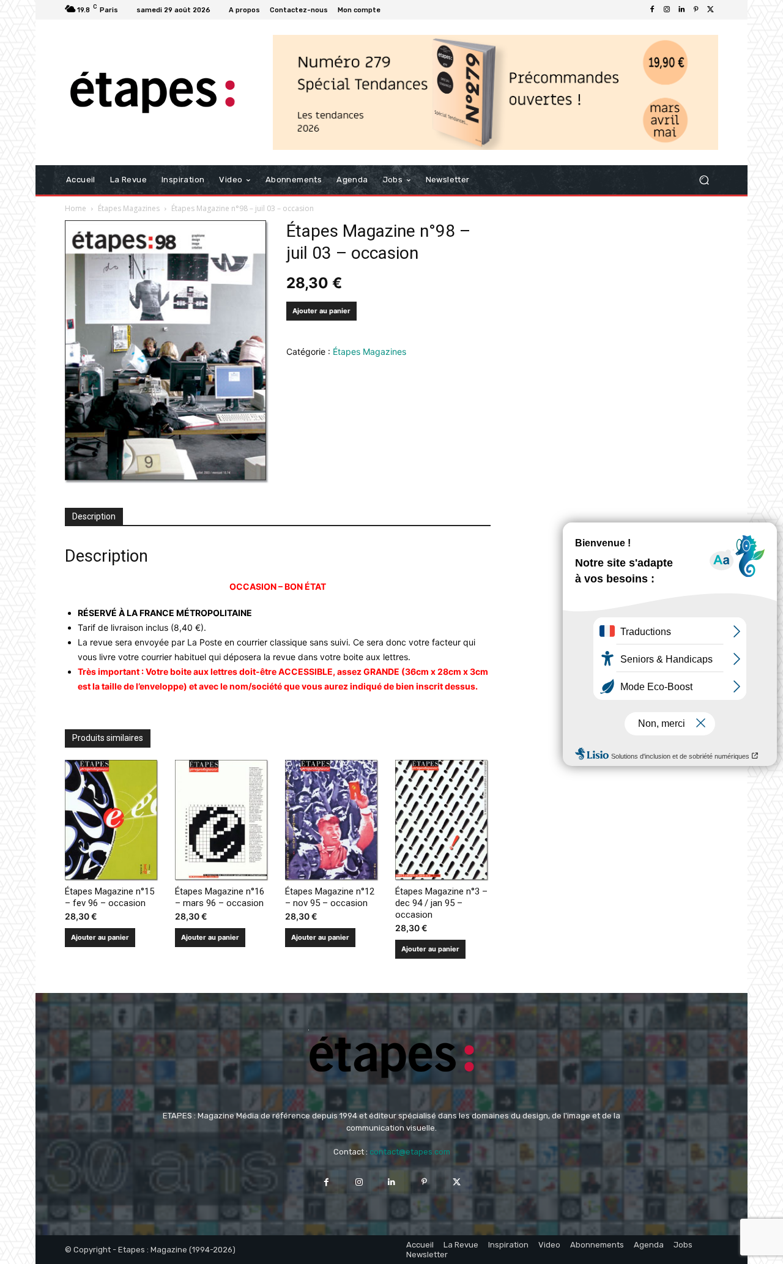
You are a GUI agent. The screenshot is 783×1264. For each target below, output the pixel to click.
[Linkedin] (681, 9)
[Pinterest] (696, 9)
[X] (710, 9)
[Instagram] (666, 9)
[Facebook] (652, 9)
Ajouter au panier (321, 311)
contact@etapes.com (409, 1151)
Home (75, 208)
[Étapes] (152, 93)
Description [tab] (94, 516)
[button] (703, 180)
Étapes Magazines (129, 208)
